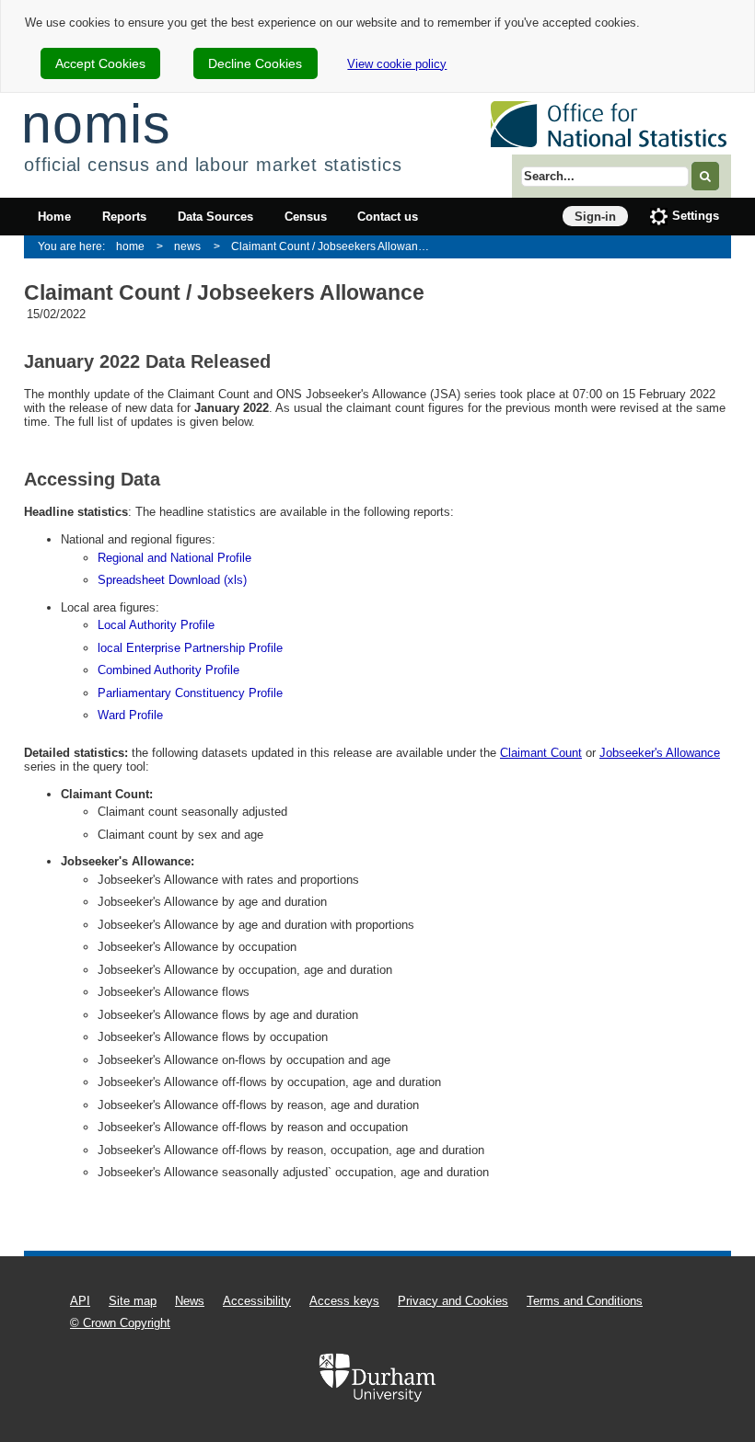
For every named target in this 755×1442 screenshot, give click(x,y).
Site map (133, 1301)
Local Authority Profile (156, 625)
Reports (124, 216)
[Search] (705, 176)
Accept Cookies (100, 63)
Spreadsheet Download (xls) (172, 580)
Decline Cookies (255, 63)
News (189, 1301)
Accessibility (257, 1301)
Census (306, 216)
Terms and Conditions (585, 1301)
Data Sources (215, 216)
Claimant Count (541, 753)
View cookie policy (397, 64)
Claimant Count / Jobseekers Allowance (330, 246)
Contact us (387, 216)
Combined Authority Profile (168, 670)
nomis (95, 124)
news (187, 246)
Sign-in (595, 216)
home (130, 246)
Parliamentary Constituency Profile (190, 693)
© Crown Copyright (120, 1323)
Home (54, 216)
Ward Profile (130, 715)
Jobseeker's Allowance (659, 753)
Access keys (344, 1301)
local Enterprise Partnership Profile (190, 648)
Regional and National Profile (174, 558)
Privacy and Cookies (453, 1301)
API (80, 1301)
